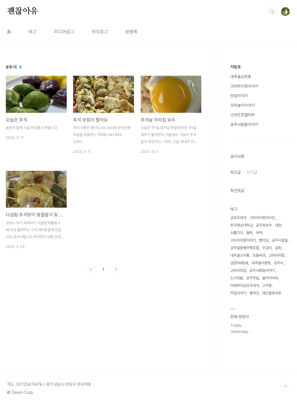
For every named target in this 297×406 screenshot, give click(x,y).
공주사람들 (280, 240)
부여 (259, 233)
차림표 (235, 66)
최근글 (235, 172)
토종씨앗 (259, 255)
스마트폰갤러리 (242, 115)
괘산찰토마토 (271, 293)
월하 (249, 233)
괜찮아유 (22, 11)
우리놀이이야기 (242, 105)
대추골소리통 (240, 76)
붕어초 (254, 293)
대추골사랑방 (261, 263)
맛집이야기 (239, 95)
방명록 (131, 32)
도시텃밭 (236, 278)
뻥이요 (264, 240)
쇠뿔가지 (236, 233)
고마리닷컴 (238, 270)
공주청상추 (264, 225)
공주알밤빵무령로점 (244, 248)
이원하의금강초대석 (244, 285)
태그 (32, 32)
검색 (272, 11)
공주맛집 (252, 278)
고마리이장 (277, 255)
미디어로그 (64, 32)
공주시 (278, 263)
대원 (278, 225)
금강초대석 (238, 217)
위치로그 (100, 32)
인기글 (252, 172)
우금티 (267, 248)
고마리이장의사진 (262, 217)
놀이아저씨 (270, 278)
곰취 (278, 248)
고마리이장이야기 (244, 86)
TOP (285, 386)
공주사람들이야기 (244, 124)
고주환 (267, 285)
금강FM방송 (239, 263)
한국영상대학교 (241, 225)
